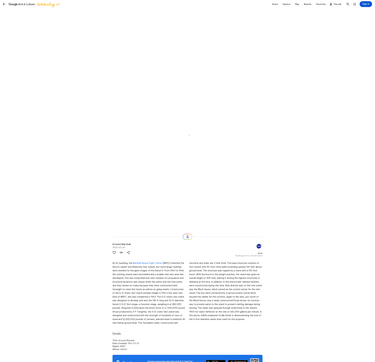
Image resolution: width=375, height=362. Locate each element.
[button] (4, 4)
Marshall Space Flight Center (147, 263)
